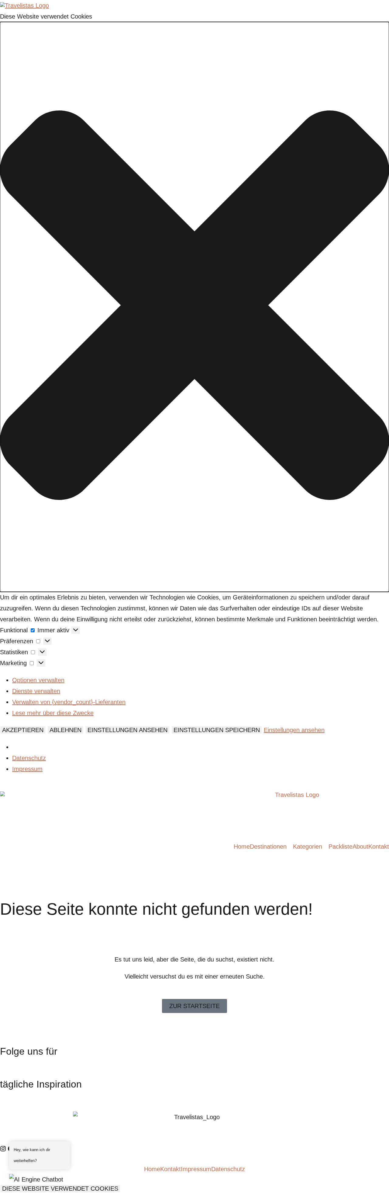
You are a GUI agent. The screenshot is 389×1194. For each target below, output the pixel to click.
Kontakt (378, 846)
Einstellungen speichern (217, 730)
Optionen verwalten (38, 680)
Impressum (27, 769)
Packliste (341, 846)
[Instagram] (3, 1149)
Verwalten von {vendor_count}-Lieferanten (69, 702)
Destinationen (268, 846)
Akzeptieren (22, 730)
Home (242, 846)
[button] (194, 307)
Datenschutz (29, 758)
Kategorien (307, 846)
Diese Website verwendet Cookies (60, 1188)
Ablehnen (65, 730)
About (360, 846)
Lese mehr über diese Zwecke (53, 713)
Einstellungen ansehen (127, 730)
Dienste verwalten (36, 691)
